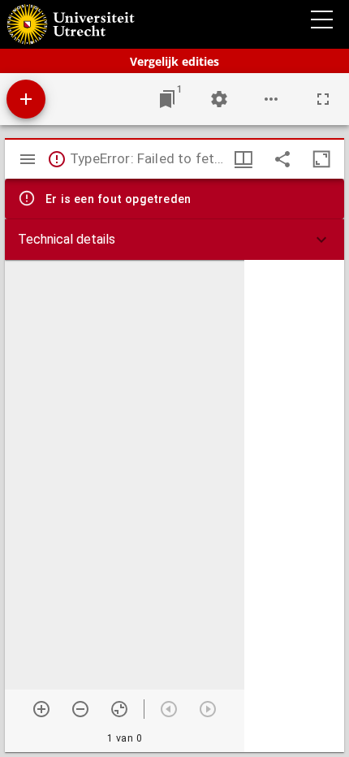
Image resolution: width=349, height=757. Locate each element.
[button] (174, 239)
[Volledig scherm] (323, 99)
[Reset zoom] (119, 709)
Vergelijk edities (174, 61)
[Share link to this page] (282, 159)
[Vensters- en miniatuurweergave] (243, 159)
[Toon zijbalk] (27, 159)
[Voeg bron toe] (25, 99)
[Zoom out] (80, 709)
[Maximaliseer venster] (321, 159)
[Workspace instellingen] (219, 99)
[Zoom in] (41, 709)
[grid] (294, 506)
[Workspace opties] (271, 99)
